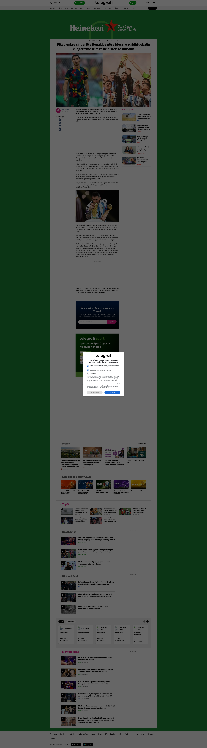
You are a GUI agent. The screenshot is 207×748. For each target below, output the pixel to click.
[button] (103, 373)
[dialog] (103, 374)
